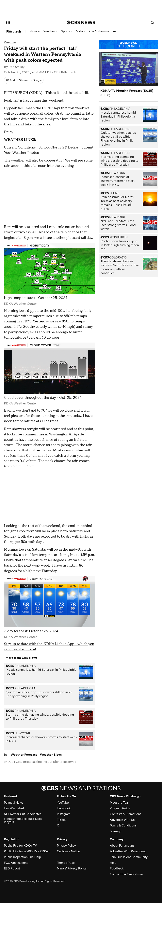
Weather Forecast (24, 755)
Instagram (63, 814)
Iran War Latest (14, 808)
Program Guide (120, 808)
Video (80, 31)
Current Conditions (20, 147)
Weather (49, 31)
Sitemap (115, 831)
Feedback (116, 868)
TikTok (61, 819)
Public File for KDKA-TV (20, 845)
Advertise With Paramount (128, 851)
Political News (13, 802)
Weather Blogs (51, 755)
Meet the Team (120, 802)
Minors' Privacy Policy (72, 868)
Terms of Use (66, 862)
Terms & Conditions (123, 825)
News (33, 31)
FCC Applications (16, 862)
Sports (66, 31)
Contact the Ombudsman (127, 874)
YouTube (63, 802)
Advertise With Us (122, 819)
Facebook (64, 808)
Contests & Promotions (125, 814)
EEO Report (12, 868)
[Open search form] (152, 22)
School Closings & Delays (59, 147)
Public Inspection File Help (22, 857)
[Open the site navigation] (31, 22)
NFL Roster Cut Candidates (22, 814)
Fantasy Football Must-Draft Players (23, 820)
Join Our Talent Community (129, 857)
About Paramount (122, 845)
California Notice (68, 851)
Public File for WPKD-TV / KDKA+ (27, 851)
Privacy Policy (66, 845)
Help (113, 862)
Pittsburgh (13, 32)
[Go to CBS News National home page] (81, 22)
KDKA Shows (98, 31)
